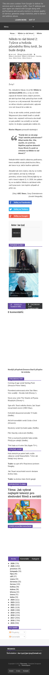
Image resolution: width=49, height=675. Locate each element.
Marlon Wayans (15, 130)
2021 (13, 607)
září (12, 576)
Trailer (10, 464)
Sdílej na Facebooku (22, 202)
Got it (32, 20)
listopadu (14, 571)
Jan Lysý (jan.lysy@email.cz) (29, 653)
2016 (13, 620)
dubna (13, 589)
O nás (18, 671)
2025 (13, 566)
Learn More (21, 20)
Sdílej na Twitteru (21, 209)
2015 (13, 623)
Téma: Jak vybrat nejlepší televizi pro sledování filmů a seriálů (24, 493)
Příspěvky (15, 632)
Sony (10, 58)
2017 (13, 618)
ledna (12, 597)
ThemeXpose (25, 665)
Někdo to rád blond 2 (28, 56)
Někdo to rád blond (15, 56)
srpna (12, 579)
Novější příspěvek (15, 370)
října (12, 574)
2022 (13, 605)
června (13, 584)
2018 (13, 615)
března (13, 592)
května (13, 587)
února (12, 594)
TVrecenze (23, 664)
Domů (11, 671)
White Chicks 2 (27, 58)
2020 (13, 610)
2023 (13, 602)
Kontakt (26, 671)
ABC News (21, 193)
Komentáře (15, 637)
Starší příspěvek (37, 370)
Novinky (38, 56)
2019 (13, 613)
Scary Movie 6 (24, 148)
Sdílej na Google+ (21, 216)
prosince (14, 569)
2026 (13, 563)
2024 (13, 600)
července (14, 582)
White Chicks (17, 58)
